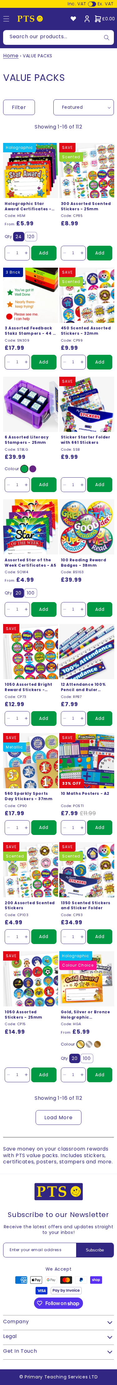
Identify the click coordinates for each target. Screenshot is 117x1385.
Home (10, 55)
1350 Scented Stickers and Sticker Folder (86, 905)
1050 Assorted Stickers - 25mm (23, 1015)
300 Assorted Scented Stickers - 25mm (86, 206)
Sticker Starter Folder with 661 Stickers (85, 440)
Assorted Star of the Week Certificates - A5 (30, 563)
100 (31, 593)
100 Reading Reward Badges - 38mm (83, 563)
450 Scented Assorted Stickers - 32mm (86, 331)
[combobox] (58, 37)
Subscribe (95, 1250)
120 (31, 236)
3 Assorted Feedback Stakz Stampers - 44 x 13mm (30, 331)
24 (19, 236)
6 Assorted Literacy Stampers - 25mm (27, 440)
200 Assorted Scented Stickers (30, 905)
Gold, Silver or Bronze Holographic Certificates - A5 (85, 1015)
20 (19, 593)
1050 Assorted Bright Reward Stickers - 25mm (28, 687)
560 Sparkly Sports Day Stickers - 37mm (28, 796)
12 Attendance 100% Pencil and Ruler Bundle (83, 687)
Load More (58, 1117)
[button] (104, 19)
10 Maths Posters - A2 (85, 793)
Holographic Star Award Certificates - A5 (28, 206)
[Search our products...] (107, 37)
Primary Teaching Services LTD (61, 1377)
